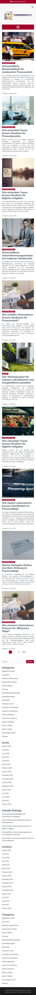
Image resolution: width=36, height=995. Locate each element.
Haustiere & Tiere (8, 704)
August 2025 (6, 790)
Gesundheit (6, 700)
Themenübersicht (21, 990)
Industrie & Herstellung (9, 711)
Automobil (5, 675)
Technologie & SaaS (9, 733)
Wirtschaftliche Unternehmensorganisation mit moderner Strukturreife (17, 255)
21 (19, 652)
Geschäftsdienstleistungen (11, 693)
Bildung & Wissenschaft (10, 678)
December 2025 (7, 775)
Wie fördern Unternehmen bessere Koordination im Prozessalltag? (17, 505)
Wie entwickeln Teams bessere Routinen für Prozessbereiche (15, 133)
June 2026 (5, 753)
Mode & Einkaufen (8, 722)
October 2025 (7, 782)
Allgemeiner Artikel (8, 63)
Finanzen (5, 689)
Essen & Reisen (7, 686)
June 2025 (5, 797)
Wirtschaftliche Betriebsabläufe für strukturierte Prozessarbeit (17, 69)
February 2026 (7, 768)
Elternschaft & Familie (9, 682)
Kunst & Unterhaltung (9, 718)
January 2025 (6, 804)
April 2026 (5, 761)
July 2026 (5, 750)
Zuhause (5, 373)
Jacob (5, 93)
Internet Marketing (8, 715)
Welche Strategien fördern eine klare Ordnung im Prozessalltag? (17, 568)
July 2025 (5, 793)
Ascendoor (13, 992)
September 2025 (8, 786)
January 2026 (6, 772)
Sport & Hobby (7, 729)
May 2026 (5, 757)
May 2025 (5, 801)
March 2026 (6, 764)
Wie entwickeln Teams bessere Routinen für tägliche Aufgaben (15, 195)
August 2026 (6, 746)
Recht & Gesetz (7, 725)
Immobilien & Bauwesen (10, 707)
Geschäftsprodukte (8, 697)
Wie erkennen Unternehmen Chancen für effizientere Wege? (18, 628)
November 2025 (7, 779)
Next (24, 652)
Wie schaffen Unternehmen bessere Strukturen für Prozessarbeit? (17, 317)
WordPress (28, 992)
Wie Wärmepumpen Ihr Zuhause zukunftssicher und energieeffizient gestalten (18, 379)
